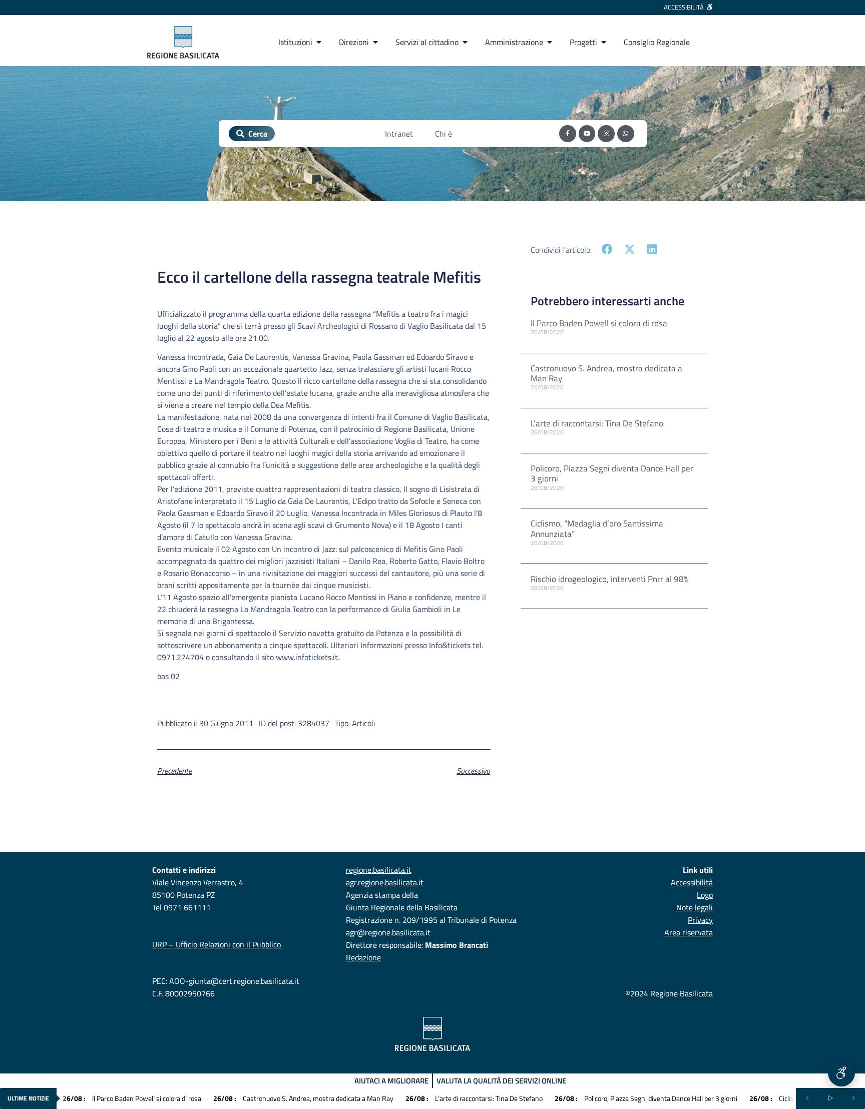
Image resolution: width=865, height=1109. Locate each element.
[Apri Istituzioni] (319, 42)
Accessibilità (692, 882)
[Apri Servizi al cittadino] (465, 42)
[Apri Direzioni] (375, 42)
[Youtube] (587, 133)
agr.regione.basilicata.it (384, 882)
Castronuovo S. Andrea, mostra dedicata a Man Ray (606, 373)
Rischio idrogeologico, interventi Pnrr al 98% (610, 579)
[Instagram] (606, 133)
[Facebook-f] (567, 133)
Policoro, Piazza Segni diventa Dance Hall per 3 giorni (612, 473)
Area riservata (688, 932)
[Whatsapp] (625, 133)
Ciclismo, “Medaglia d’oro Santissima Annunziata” (597, 528)
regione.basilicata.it (378, 870)
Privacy (700, 920)
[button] (607, 249)
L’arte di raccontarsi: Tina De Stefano (597, 423)
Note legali (694, 907)
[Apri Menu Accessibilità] (841, 1072)
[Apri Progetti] (604, 42)
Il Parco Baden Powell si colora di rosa (599, 323)
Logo (705, 895)
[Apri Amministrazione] (550, 42)
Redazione (363, 957)
